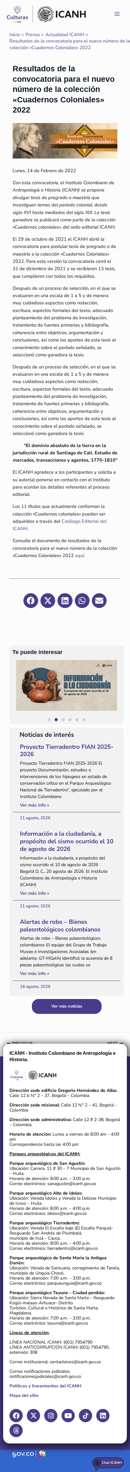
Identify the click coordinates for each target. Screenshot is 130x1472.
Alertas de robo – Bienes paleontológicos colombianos (60, 926)
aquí (79, 555)
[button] (116, 692)
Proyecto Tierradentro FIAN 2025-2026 (66, 751)
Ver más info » (34, 805)
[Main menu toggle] (117, 14)
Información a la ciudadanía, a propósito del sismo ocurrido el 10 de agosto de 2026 (66, 841)
